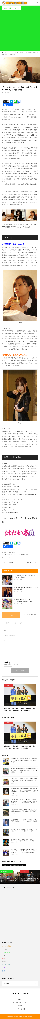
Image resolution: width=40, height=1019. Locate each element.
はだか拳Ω (17, 554)
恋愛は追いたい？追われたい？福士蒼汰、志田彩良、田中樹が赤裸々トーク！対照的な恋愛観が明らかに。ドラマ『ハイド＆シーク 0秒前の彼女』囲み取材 (24, 801)
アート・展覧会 (6, 946)
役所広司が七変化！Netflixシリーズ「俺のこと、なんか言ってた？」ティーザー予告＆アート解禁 (24, 830)
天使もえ (28, 554)
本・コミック (6, 964)
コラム (4, 955)
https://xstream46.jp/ (16, 510)
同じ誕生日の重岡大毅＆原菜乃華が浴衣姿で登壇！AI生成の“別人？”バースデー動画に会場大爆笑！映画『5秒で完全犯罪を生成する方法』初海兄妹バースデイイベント (24, 791)
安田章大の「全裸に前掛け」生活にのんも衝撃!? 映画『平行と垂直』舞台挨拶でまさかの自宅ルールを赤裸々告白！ (24, 760)
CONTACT (20, 997)
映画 (3, 958)
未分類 (4, 961)
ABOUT (20, 999)
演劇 (3, 967)
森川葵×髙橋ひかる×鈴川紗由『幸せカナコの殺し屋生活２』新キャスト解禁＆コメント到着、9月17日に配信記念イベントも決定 (24, 770)
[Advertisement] (20, 31)
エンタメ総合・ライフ (11, 8)
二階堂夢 (23, 554)
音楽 (3, 971)
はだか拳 (12, 554)
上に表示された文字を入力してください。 (14, 664)
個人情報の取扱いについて (20, 1002)
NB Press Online (20, 993)
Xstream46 (7, 554)
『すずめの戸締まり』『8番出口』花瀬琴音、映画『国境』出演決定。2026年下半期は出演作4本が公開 (24, 820)
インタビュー (6, 949)
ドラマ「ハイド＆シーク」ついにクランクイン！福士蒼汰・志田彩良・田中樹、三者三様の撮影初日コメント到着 (24, 780)
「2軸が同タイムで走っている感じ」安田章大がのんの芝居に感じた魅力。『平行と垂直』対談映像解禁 (24, 810)
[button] (8, 215)
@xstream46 (14, 512)
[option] (10, 877)
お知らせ (20, 1005)
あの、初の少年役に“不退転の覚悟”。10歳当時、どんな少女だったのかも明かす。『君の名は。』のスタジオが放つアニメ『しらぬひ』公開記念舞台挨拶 (24, 851)
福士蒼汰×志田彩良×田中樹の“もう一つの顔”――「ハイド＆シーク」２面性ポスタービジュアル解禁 (24, 840)
